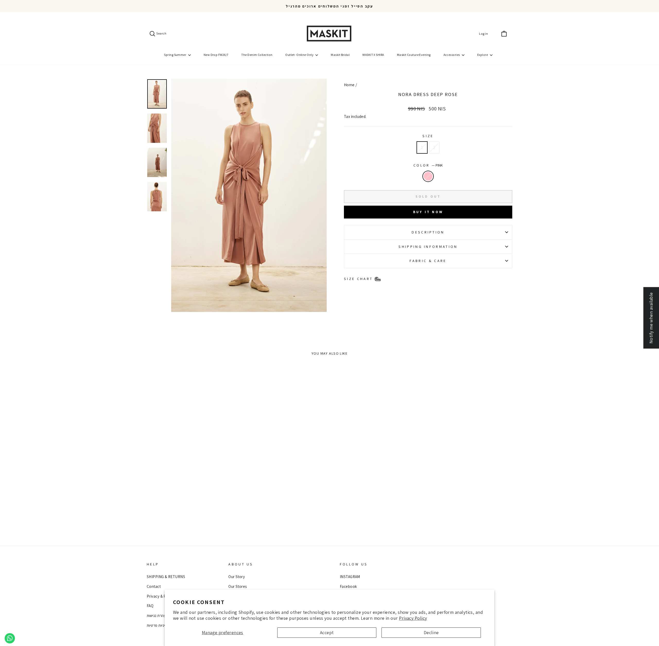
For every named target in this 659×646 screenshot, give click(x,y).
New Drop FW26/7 (216, 55)
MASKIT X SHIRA (373, 55)
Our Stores (237, 586)
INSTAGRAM (350, 576)
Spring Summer (175, 55)
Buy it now (428, 211)
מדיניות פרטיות (158, 625)
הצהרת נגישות (157, 615)
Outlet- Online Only (299, 55)
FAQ (150, 605)
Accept (327, 632)
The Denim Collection (256, 55)
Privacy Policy (413, 618)
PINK (428, 176)
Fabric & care (428, 260)
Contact (154, 586)
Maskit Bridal (340, 55)
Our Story (236, 576)
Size (427, 135)
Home (349, 84)
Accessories (452, 55)
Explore (483, 55)
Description (428, 232)
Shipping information (427, 246)
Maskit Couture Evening (414, 55)
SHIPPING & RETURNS (166, 576)
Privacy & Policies (162, 596)
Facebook (348, 586)
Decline (431, 632)
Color (428, 165)
